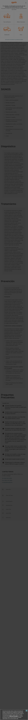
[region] (14, 714)
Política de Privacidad (13, 716)
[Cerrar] (26, 710)
